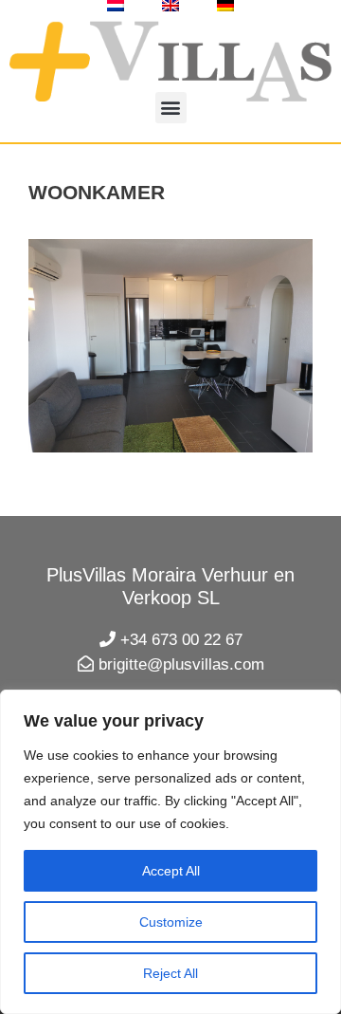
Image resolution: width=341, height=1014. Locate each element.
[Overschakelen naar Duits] (225, 5)
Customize (171, 922)
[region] (170, 852)
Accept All (171, 870)
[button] (171, 107)
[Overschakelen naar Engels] (170, 5)
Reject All (170, 973)
